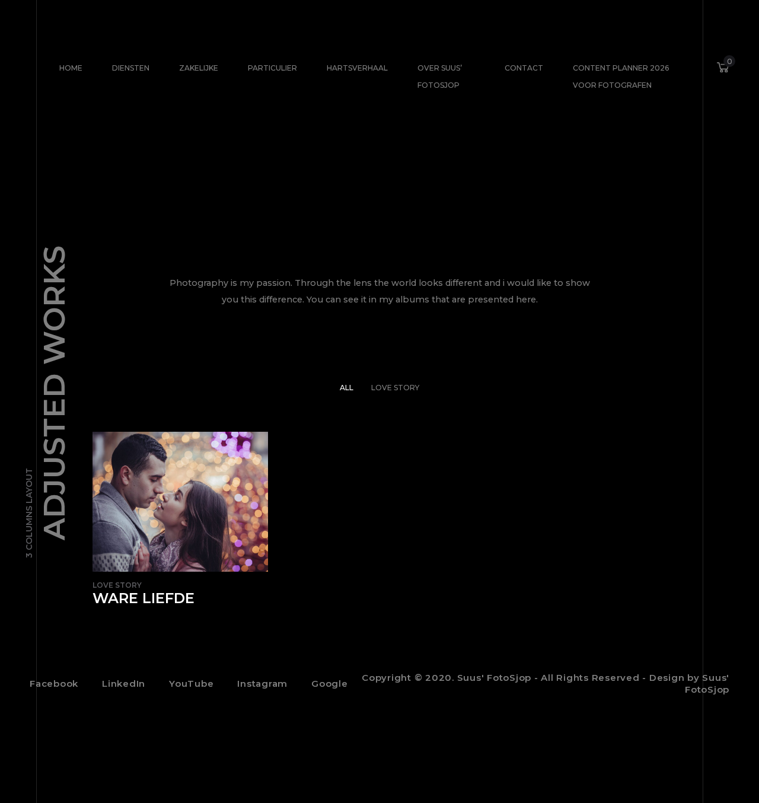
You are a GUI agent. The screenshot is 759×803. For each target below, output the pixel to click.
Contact (524, 67)
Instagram (262, 683)
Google (329, 683)
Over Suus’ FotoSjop (439, 76)
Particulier (272, 67)
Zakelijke (198, 67)
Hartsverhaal (357, 67)
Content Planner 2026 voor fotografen (621, 76)
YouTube (191, 683)
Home (70, 67)
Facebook (54, 683)
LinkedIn (123, 683)
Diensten (130, 67)
